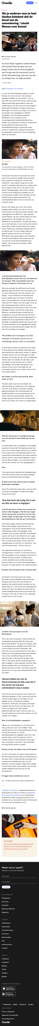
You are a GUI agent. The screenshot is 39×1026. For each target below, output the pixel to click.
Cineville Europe (7, 930)
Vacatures (5, 934)
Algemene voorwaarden (10, 1015)
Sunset (5, 164)
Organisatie (6, 926)
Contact (5, 948)
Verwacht (5, 905)
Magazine (5, 912)
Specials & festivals (8, 909)
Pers (3, 941)
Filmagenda (6, 898)
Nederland (7, 1004)
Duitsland (22, 1004)
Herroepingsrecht (8, 1019)
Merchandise (6, 937)
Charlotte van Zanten (14, 89)
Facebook (5, 962)
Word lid (29, 3)
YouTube (4, 973)
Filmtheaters (6, 923)
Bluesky (4, 966)
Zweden (30, 1004)
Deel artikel (7, 83)
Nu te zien (5, 901)
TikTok (4, 969)
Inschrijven (6, 887)
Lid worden (8, 841)
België (15, 1004)
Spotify (4, 976)
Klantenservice (7, 944)
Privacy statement (8, 1011)
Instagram (5, 959)
